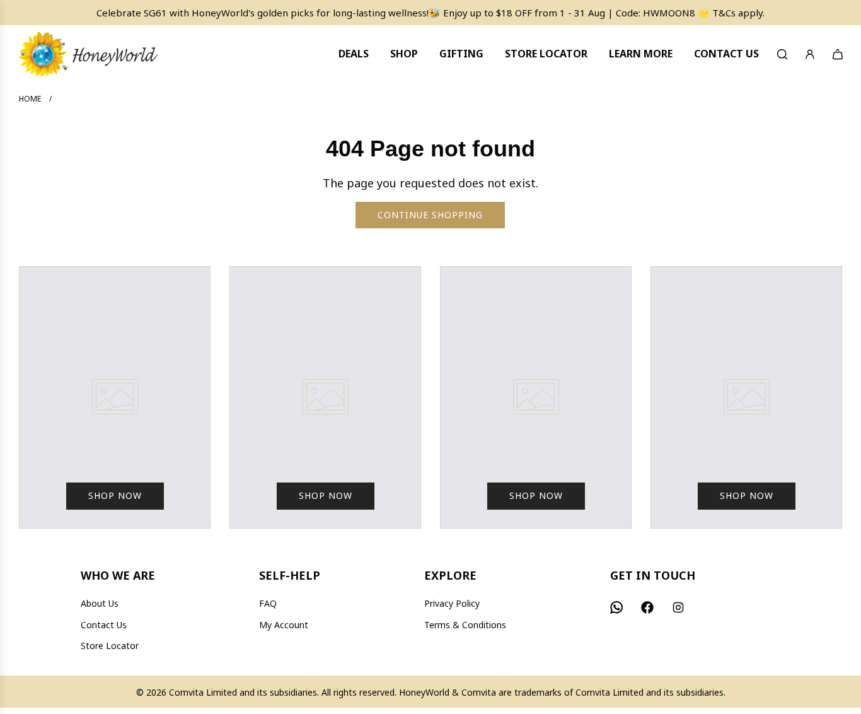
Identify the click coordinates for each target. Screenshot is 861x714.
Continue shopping (430, 215)
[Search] (782, 54)
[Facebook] (647, 607)
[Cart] (838, 54)
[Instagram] (678, 607)
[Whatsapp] (616, 607)
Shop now (115, 495)
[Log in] (810, 54)
